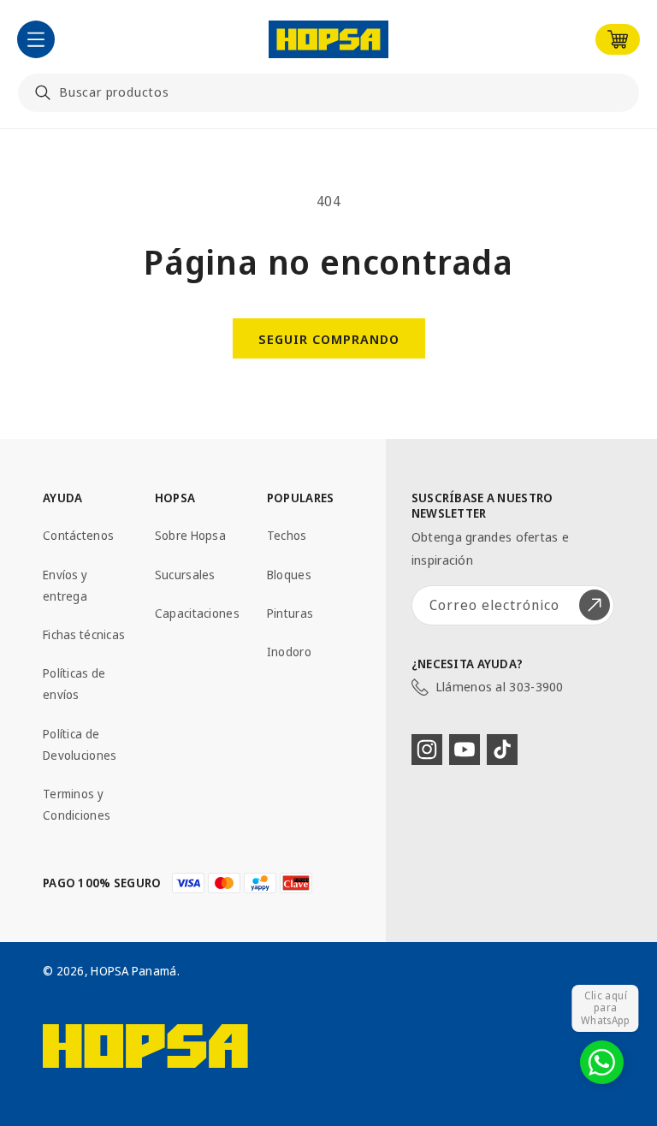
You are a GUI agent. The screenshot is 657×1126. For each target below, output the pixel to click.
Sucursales (185, 574)
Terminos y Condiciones (76, 804)
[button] (36, 39)
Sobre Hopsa (190, 535)
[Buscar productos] (43, 92)
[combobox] (328, 93)
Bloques (289, 574)
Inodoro (289, 651)
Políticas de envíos (74, 683)
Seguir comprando (329, 338)
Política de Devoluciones (79, 744)
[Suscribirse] (594, 605)
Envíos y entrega (65, 585)
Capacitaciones (197, 613)
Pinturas (290, 613)
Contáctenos (78, 535)
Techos (287, 535)
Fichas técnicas (84, 634)
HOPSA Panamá (133, 971)
